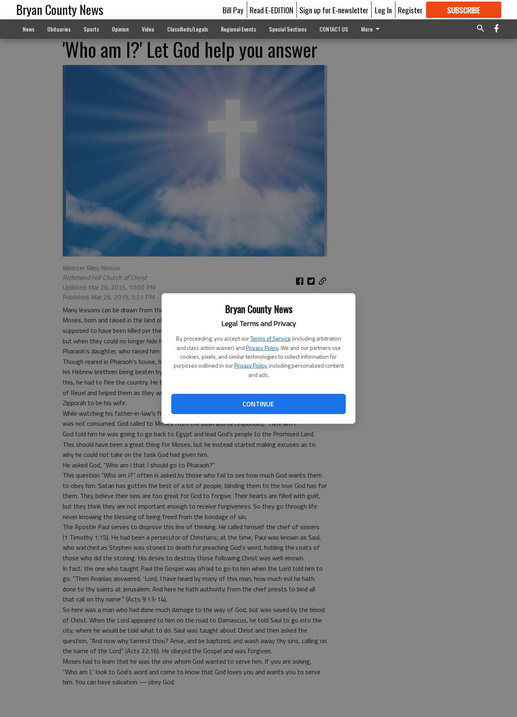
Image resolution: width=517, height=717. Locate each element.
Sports (91, 29)
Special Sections (288, 29)
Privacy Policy (262, 347)
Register (410, 9)
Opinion (120, 29)
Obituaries (59, 29)
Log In (383, 9)
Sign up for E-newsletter (333, 9)
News (28, 29)
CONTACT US (333, 29)
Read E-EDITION (271, 9)
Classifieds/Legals (187, 29)
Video (148, 29)
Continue (258, 404)
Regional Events (238, 29)
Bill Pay (233, 9)
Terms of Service (270, 338)
